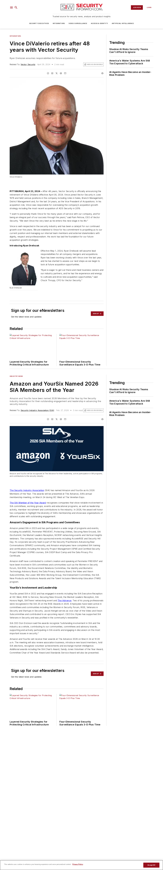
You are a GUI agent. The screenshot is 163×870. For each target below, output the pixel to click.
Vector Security (28, 64)
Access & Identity (99, 23)
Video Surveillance (78, 23)
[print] (102, 73)
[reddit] (61, 73)
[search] (16, 7)
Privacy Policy (77, 864)
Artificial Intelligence (123, 23)
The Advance (64, 600)
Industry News (16, 376)
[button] (11, 7)
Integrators (59, 23)
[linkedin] (52, 73)
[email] (65, 73)
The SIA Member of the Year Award (28, 502)
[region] (81, 865)
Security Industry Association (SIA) (37, 410)
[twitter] (56, 73)
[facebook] (48, 73)
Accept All (151, 865)
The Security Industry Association (27, 490)
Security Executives (39, 23)
